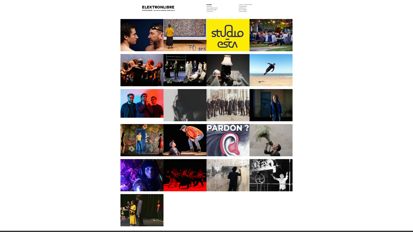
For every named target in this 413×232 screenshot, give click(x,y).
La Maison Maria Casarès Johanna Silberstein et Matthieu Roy (271, 33)
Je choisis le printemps (271, 138)
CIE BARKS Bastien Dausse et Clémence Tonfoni (271, 68)
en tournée (243, 9)
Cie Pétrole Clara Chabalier (184, 103)
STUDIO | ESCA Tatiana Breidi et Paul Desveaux (228, 33)
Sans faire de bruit (228, 68)
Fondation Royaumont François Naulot (228, 103)
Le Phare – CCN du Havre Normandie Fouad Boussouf (141, 68)
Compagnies (243, 6)
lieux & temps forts (245, 4)
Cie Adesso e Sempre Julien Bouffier (141, 173)
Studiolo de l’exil (228, 173)
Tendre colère (184, 173)
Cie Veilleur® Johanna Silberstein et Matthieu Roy (184, 68)
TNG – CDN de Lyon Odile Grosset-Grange (141, 138)
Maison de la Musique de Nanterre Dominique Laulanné (141, 102)
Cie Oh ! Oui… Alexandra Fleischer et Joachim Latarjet (271, 103)
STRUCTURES (243, 11)
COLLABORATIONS (212, 8)
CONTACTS (209, 11)
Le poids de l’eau (141, 33)
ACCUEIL (209, 4)
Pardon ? (228, 138)
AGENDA (209, 6)
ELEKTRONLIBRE (211, 9)
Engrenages (271, 173)
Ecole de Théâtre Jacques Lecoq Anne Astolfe (184, 33)
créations (242, 8)
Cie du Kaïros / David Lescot (184, 138)
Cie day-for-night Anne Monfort (141, 208)
